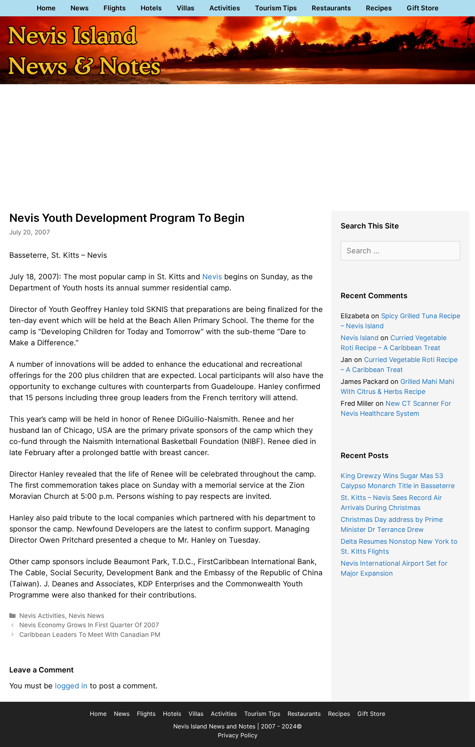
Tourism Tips (276, 8)
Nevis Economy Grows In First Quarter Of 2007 (89, 625)
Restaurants (331, 8)
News (80, 8)
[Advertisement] (237, 146)
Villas (185, 8)
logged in (71, 685)
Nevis (212, 276)
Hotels (151, 8)
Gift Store (423, 8)
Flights (115, 8)
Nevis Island (360, 338)
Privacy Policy (238, 735)
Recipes (379, 8)
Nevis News (86, 615)
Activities (224, 8)
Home (46, 8)
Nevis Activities (42, 615)
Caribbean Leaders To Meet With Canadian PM (89, 634)
